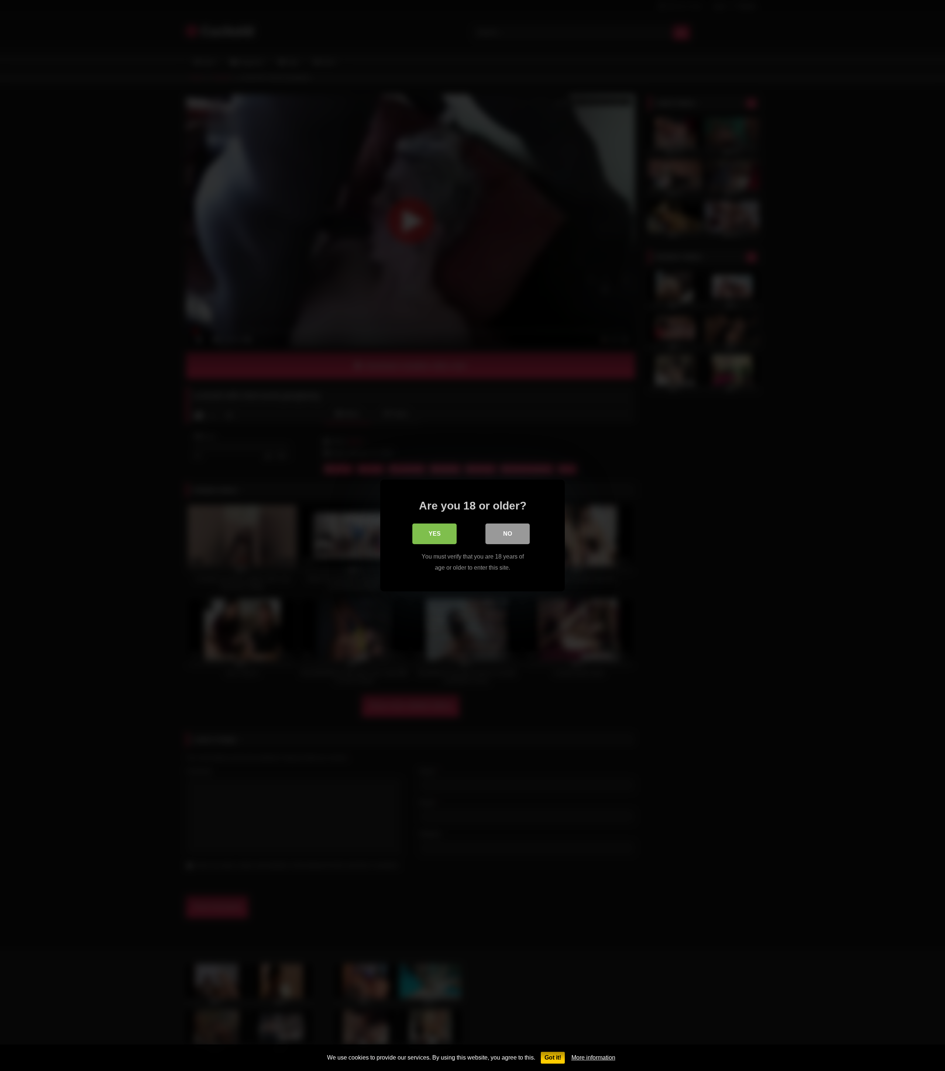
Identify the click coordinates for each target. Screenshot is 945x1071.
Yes (435, 534)
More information (593, 1057)
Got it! (552, 1057)
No (507, 534)
